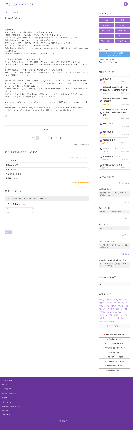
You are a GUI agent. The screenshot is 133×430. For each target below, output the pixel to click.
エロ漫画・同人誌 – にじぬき (115, 361)
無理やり (119, 309)
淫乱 (101, 321)
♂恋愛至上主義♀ (115, 352)
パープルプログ (6, 389)
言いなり (103, 309)
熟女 (106, 321)
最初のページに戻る (12, 12)
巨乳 (116, 300)
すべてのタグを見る (114, 326)
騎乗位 (121, 306)
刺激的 (122, 25)
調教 (101, 306)
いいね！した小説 (7, 380)
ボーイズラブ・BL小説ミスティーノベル (114, 54)
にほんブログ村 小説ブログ (115, 343)
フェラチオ (124, 300)
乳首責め (109, 300)
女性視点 (103, 318)
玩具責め (121, 318)
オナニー (119, 312)
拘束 (126, 315)
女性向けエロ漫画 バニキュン (115, 334)
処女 (127, 306)
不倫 (111, 315)
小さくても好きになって (107, 241)
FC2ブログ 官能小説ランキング (115, 348)
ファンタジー (106, 41)
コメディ (122, 36)
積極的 (112, 321)
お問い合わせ (6, 414)
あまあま (106, 25)
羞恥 (126, 309)
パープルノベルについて (9, 393)
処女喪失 (111, 312)
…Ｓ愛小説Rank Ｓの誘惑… (115, 357)
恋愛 (122, 20)
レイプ (107, 306)
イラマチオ (111, 318)
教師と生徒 (118, 315)
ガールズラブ (122, 31)
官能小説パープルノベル (19, 4)
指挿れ (102, 303)
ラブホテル (103, 315)
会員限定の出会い (12, 178)
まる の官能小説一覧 (81, 182)
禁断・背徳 (106, 31)
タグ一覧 (4, 385)
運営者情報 (5, 410)
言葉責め (103, 312)
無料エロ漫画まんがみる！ (115, 365)
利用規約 (4, 398)
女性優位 (109, 303)
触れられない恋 (104, 208)
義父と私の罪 (11, 169)
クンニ (125, 303)
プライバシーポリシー (8, 402)
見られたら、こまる (13, 174)
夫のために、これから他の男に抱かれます (113, 260)
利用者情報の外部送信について (11, 406)
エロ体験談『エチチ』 (115, 370)
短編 (106, 20)
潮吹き (114, 306)
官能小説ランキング (115, 339)
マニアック (122, 41)
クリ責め (118, 303)
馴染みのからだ (12, 165)
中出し (102, 300)
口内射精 (111, 309)
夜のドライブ (11, 160)
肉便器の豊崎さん (105, 189)
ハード (106, 36)
